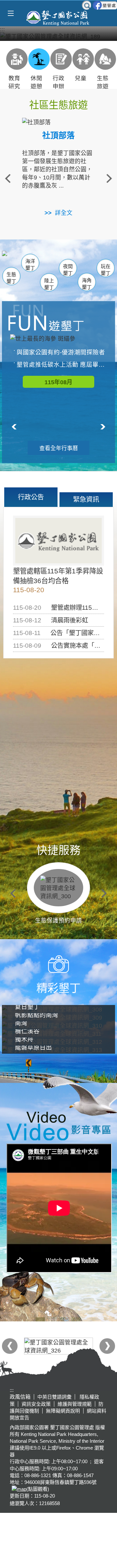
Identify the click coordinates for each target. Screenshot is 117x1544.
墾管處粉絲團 (105, 5)
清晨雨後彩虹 (69, 620)
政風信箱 (20, 1397)
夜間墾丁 (68, 270)
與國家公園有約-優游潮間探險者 (61, 352)
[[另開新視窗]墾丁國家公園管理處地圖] (18, 1489)
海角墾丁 (87, 284)
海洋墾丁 (30, 265)
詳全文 (63, 213)
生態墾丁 (11, 278)
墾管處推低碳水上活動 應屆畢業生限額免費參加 (62, 364)
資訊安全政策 (36, 1404)
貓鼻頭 (45, 261)
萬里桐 (14, 258)
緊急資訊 (86, 499)
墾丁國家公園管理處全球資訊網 (59, 17)
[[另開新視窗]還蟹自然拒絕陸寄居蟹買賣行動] (58, 36)
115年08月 (58, 382)
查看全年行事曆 (58, 448)
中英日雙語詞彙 (54, 1397)
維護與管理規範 (75, 1404)
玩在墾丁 (105, 270)
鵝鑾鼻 (80, 262)
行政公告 (31, 497)
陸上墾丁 (49, 284)
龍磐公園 (100, 261)
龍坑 (95, 261)
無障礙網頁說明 (63, 1411)
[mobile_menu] (10, 13)
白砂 (23, 260)
